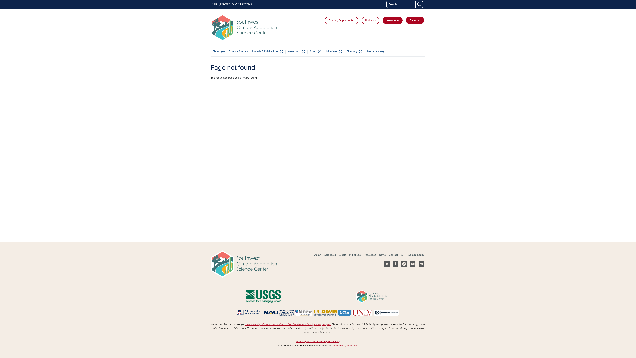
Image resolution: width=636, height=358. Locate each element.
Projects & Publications (265, 51)
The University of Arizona (344, 345)
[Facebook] (395, 264)
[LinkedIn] (421, 264)
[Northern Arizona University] (278, 312)
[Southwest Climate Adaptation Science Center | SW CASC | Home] (245, 27)
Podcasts (370, 20)
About (216, 51)
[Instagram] (404, 264)
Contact (393, 255)
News (382, 255)
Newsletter (392, 20)
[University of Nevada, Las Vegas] (362, 312)
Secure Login (416, 255)
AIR (403, 255)
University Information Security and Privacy (318, 341)
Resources (373, 51)
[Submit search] (419, 4)
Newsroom (294, 51)
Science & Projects (335, 255)
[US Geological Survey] (263, 296)
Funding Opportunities (341, 20)
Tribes (313, 51)
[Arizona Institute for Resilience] (249, 312)
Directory (351, 51)
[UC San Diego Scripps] (303, 312)
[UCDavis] (325, 312)
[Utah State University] (386, 312)
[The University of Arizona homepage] (232, 4)
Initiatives (331, 51)
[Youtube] (412, 264)
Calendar (415, 20)
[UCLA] (344, 312)
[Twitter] (387, 264)
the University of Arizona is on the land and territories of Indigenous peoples (288, 324)
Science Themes (238, 51)
